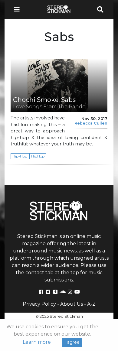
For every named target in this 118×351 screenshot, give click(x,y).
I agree (72, 342)
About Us (71, 304)
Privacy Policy (39, 304)
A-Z (91, 304)
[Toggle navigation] (19, 9)
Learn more (37, 342)
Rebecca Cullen (90, 123)
